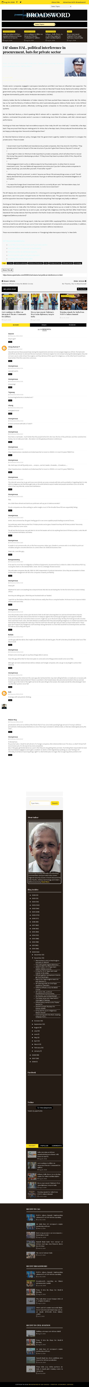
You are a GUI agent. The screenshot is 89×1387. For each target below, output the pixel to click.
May (35, 1037)
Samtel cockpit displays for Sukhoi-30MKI (45, 1007)
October (37, 1021)
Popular (44, 1146)
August (37, 1027)
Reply (10, 342)
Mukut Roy (12, 720)
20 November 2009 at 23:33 (16, 652)
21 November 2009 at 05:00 (16, 694)
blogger (16, 325)
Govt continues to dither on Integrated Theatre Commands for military (33, 36)
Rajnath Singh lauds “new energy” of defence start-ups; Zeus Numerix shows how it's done (49, 1244)
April (36, 1041)
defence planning (30, 31)
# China (10, 263)
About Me (56, 2)
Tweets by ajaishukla (35, 1111)
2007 (34, 1058)
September (38, 1024)
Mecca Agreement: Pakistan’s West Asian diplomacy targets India (75, 36)
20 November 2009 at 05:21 (16, 434)
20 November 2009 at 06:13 (16, 496)
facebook (72, 325)
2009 (34, 952)
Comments (57, 1146)
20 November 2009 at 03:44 (16, 421)
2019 (33, 918)
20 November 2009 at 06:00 (16, 479)
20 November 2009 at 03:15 (16, 408)
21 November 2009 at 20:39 (16, 722)
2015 (33, 932)
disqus (44, 325)
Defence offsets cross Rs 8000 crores (47, 988)
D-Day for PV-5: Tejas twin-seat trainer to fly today (46, 972)
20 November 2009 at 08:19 (16, 542)
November (38, 958)
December (38, 955)
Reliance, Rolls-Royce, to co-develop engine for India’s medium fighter (54, 36)
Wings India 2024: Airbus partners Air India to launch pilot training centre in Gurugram (49, 1369)
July (35, 1031)
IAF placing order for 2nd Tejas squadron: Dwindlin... (46, 984)
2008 (34, 1055)
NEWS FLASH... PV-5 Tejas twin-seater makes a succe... (46, 968)
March (36, 1044)
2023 (34, 905)
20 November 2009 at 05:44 (16, 449)
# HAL (46, 263)
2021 (33, 912)
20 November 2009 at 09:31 (16, 562)
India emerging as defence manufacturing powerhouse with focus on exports (12, 36)
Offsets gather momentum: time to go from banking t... (48, 976)
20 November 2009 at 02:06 (16, 394)
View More (83, 289)
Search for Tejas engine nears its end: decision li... (47, 980)
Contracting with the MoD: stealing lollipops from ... (48, 1016)
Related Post (9, 289)
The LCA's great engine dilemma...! (47, 965)
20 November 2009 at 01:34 (16, 368)
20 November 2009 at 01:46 (16, 381)
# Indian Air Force (55, 263)
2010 (34, 949)
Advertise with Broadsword (74, 2)
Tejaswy (11, 392)
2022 (34, 908)
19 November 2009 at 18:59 (16, 336)
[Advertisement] (44, 1087)
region (69, 31)
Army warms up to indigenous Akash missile (46, 1011)
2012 (33, 942)
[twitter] (20, 2)
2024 (34, 902)
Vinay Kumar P (14, 347)
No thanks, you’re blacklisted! (46, 996)
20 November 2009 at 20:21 (16, 637)
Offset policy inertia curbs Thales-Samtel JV (48, 1003)
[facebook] (16, 2)
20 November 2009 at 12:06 (16, 583)
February (37, 1048)
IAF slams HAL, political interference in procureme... (45, 993)
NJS (9, 692)
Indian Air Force (50, 31)
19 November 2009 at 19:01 (16, 349)
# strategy (78, 263)
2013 (34, 939)
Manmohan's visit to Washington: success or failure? (47, 961)
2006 (34, 1062)
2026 (34, 895)
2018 (34, 922)
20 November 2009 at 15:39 (16, 612)
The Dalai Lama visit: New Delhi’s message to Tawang (47, 999)
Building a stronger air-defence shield (48, 1331)
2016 (33, 929)
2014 (33, 935)
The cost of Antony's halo (44, 1253)
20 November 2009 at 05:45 (16, 462)
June (36, 1034)
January (37, 1051)
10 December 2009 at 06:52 (16, 739)
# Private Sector (68, 263)
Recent (32, 1146)
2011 (33, 945)
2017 (33, 925)
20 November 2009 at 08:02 (16, 517)
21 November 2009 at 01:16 (16, 675)
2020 (34, 915)
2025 (34, 898)
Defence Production (9, 31)
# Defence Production (35, 263)
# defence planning (21, 263)
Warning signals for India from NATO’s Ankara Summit (72, 313)
